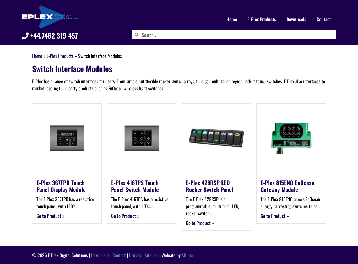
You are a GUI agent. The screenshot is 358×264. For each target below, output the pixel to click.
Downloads (296, 19)
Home (231, 19)
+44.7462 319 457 (53, 35)
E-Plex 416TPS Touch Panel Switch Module (135, 186)
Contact (324, 19)
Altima (187, 255)
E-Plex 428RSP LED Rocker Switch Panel (209, 186)
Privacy (135, 255)
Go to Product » (50, 215)
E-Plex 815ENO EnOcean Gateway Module (287, 186)
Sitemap (151, 255)
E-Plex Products (261, 19)
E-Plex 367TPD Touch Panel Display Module (61, 186)
